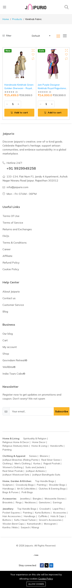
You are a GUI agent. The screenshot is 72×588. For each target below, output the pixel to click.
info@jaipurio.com (17, 187)
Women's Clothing (12, 467)
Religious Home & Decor (16, 442)
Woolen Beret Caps (13, 523)
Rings (19, 502)
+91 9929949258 (21, 168)
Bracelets (8, 502)
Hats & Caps (57, 516)
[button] (41, 35)
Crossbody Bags (25, 484)
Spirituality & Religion (34, 438)
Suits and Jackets (34, 467)
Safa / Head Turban (25, 519)
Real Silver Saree (50, 459)
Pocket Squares (11, 512)
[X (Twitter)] (47, 565)
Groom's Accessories (50, 519)
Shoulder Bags (57, 484)
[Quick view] (33, 50)
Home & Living (39, 445)
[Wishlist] (33, 54)
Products (17, 19)
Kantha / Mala (10, 527)
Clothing (7, 463)
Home (6, 19)
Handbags (8, 488)
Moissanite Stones (55, 498)
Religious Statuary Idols (15, 445)
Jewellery (25, 498)
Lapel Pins (58, 508)
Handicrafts (56, 445)
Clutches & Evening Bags (52, 488)
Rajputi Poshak (52, 463)
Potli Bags (27, 492)
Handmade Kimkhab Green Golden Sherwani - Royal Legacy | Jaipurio (18, 88)
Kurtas (37, 463)
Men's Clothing (22, 463)
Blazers (44, 455)
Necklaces (30, 502)
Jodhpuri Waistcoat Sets (16, 474)
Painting (7, 449)
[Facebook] (42, 565)
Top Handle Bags (44, 481)
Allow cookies (36, 584)
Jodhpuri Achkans (35, 470)
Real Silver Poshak (13, 470)
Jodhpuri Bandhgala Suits (46, 474)
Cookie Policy (45, 578)
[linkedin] (51, 565)
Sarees (33, 455)
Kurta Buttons (42, 512)
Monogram (50, 523)
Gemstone (44, 502)
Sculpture (8, 484)
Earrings (57, 502)
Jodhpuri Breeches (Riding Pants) (20, 459)
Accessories (59, 512)
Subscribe (61, 411)
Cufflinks (43, 516)
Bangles (37, 498)
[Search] (67, 7)
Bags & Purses (11, 492)
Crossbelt (44, 508)
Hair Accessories (12, 516)
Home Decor (39, 442)
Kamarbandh (34, 523)
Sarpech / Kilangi (30, 527)
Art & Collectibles (26, 488)
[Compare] (33, 58)
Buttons (7, 519)
